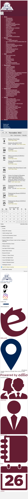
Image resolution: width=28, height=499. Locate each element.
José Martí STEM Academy (12, 108)
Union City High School (11, 115)
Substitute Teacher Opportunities (13, 92)
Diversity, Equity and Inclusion (12, 75)
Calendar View (23, 224)
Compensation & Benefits (11, 62)
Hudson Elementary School (8, 243)
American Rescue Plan (11, 32)
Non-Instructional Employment (12, 91)
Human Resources (10, 58)
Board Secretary (9, 20)
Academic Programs (10, 66)
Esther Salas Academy (11, 102)
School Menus (9, 31)
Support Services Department (12, 86)
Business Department (10, 70)
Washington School (6, 264)
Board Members (9, 19)
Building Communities (11, 25)
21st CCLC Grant (10, 29)
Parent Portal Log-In (13, 40)
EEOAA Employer (10, 96)
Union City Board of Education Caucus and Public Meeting (16, 176)
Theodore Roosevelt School (12, 112)
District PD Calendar (6, 230)
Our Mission (8, 21)
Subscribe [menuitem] (24, 135)
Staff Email (5, 125)
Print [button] (12, 135)
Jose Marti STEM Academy (8, 248)
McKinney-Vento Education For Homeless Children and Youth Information (15, 84)
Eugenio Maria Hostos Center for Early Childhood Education (14, 104)
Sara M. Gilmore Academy (12, 110)
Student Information (10, 51)
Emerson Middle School (11, 101)
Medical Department (10, 82)
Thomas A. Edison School (11, 113)
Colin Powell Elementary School (13, 99)
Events (3, 228)
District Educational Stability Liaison (14, 73)
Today (2, 224)
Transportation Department (11, 87)
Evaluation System (10, 60)
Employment (6, 304)
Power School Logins (10, 55)
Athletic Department (10, 67)
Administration (9, 18)
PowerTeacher (6, 126)
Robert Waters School (10, 109)
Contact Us (8, 34)
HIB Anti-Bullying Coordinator (13, 27)
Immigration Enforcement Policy (13, 24)
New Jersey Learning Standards (13, 63)
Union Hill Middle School (11, 117)
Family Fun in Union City (11, 46)
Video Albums (9, 35)
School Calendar (9, 30)
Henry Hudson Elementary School (13, 107)
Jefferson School (6, 246)
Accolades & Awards (10, 23)
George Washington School (12, 106)
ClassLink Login (6, 127)
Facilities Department (10, 77)
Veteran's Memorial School (8, 262)
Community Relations (10, 71)
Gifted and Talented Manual (12, 48)
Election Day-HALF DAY (15, 143)
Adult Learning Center (11, 98)
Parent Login (6, 124)
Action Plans (8, 26)
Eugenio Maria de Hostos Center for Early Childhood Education (13, 241)
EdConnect (8, 57)
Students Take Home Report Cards (17, 167)
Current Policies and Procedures (13, 36)
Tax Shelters (8, 61)
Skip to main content (5, 1)
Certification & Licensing (11, 94)
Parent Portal (8, 39)
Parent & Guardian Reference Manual (14, 45)
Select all (25, 271)
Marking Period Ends (13, 139)
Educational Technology (11, 76)
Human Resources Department (12, 81)
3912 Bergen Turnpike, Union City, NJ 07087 (14, 370)
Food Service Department (11, 78)
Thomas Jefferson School (11, 114)
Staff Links (8, 56)
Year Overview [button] (17, 135)
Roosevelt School (6, 253)
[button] (5, 16)
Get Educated (9, 47)
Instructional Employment (11, 89)
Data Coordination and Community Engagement (16, 72)
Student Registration (10, 44)
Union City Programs (10, 50)
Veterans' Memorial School (12, 118)
